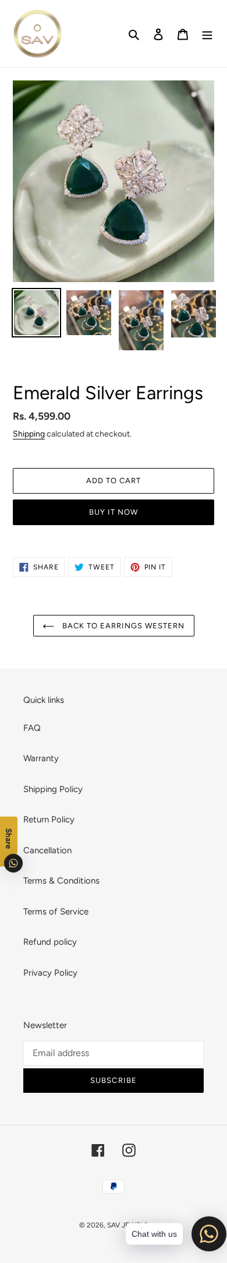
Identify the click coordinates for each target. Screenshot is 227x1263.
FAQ (32, 728)
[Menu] (207, 33)
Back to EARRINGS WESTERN (122, 625)
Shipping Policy (53, 789)
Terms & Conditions (61, 880)
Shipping (29, 433)
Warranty (41, 758)
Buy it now (113, 512)
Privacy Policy (50, 973)
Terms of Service (55, 911)
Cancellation (47, 850)
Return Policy (49, 819)
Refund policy (50, 942)
